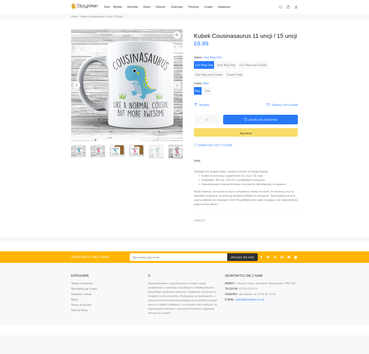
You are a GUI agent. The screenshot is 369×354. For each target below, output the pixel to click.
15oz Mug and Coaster (209, 74)
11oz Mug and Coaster (253, 64)
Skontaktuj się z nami (84, 288)
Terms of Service (81, 304)
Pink (207, 90)
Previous (76, 85)
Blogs (74, 299)
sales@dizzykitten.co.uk (249, 299)
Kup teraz (246, 133)
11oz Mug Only (204, 64)
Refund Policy (79, 310)
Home (74, 16)
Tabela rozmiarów (82, 283)
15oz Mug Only (226, 64)
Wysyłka (204, 104)
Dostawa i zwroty (81, 294)
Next (177, 85)
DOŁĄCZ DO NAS (242, 257)
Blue (197, 90)
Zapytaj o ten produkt (285, 104)
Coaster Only (235, 74)
